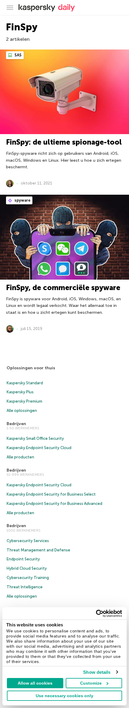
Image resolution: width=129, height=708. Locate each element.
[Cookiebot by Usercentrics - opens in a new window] (96, 613)
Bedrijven (16, 423)
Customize (91, 683)
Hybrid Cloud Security (27, 568)
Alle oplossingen (22, 410)
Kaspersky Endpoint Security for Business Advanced (54, 503)
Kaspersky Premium (24, 401)
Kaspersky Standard (25, 383)
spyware (22, 200)
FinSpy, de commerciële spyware (63, 287)
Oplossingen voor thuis (31, 367)
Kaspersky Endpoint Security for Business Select (51, 494)
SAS (18, 55)
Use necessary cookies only (64, 695)
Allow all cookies (35, 683)
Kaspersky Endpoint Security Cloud (39, 448)
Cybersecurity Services (28, 540)
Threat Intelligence (25, 587)
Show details (96, 672)
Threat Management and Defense (38, 550)
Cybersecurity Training (28, 577)
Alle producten (20, 457)
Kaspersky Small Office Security (35, 438)
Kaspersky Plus (20, 392)
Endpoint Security (23, 559)
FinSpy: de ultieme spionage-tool (64, 142)
